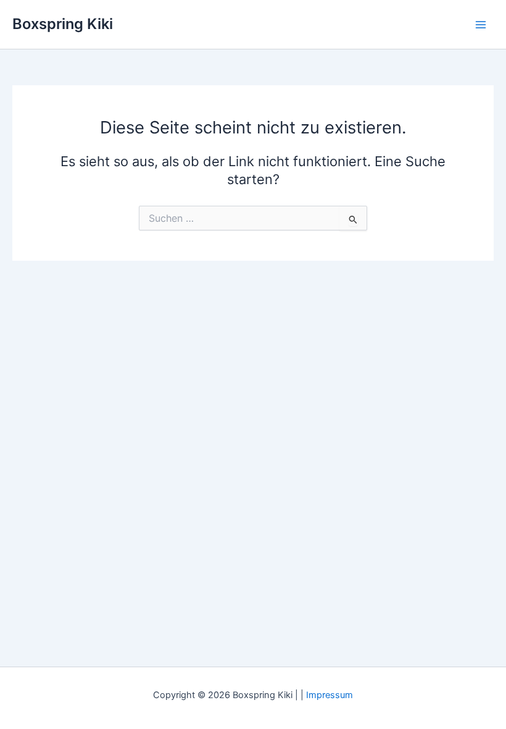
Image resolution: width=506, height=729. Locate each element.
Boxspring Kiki (62, 24)
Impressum (329, 695)
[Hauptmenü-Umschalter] (481, 25)
